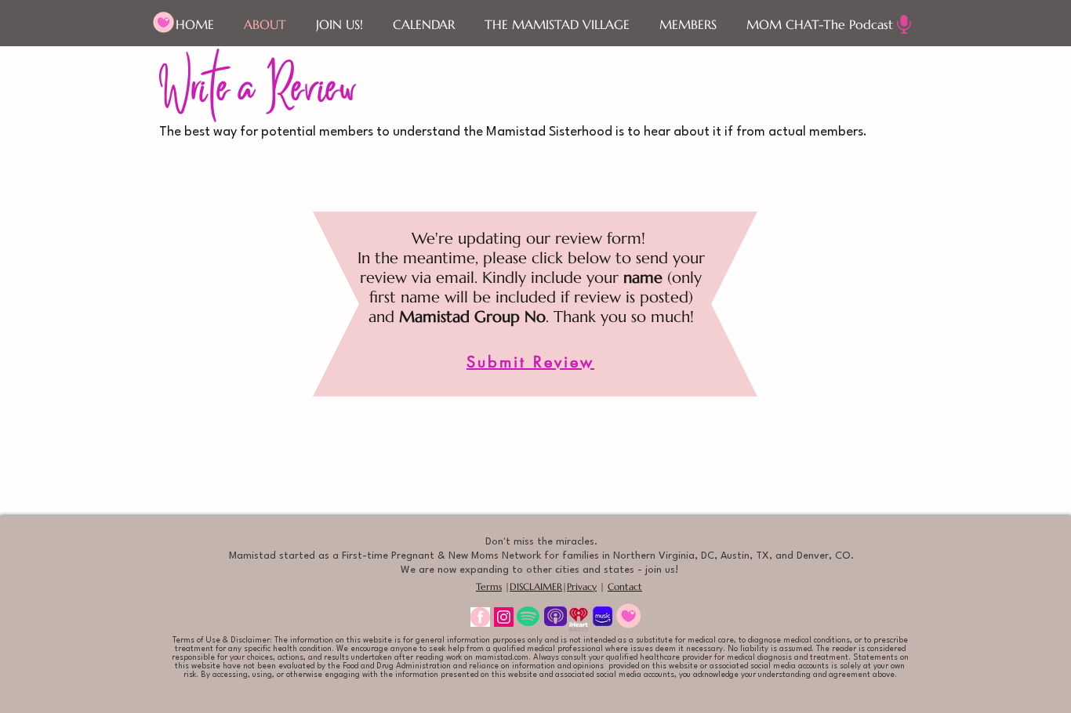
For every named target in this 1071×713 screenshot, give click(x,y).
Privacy (582, 586)
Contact (625, 586)
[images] (480, 617)
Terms (489, 586)
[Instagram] (504, 617)
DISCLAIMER (536, 586)
